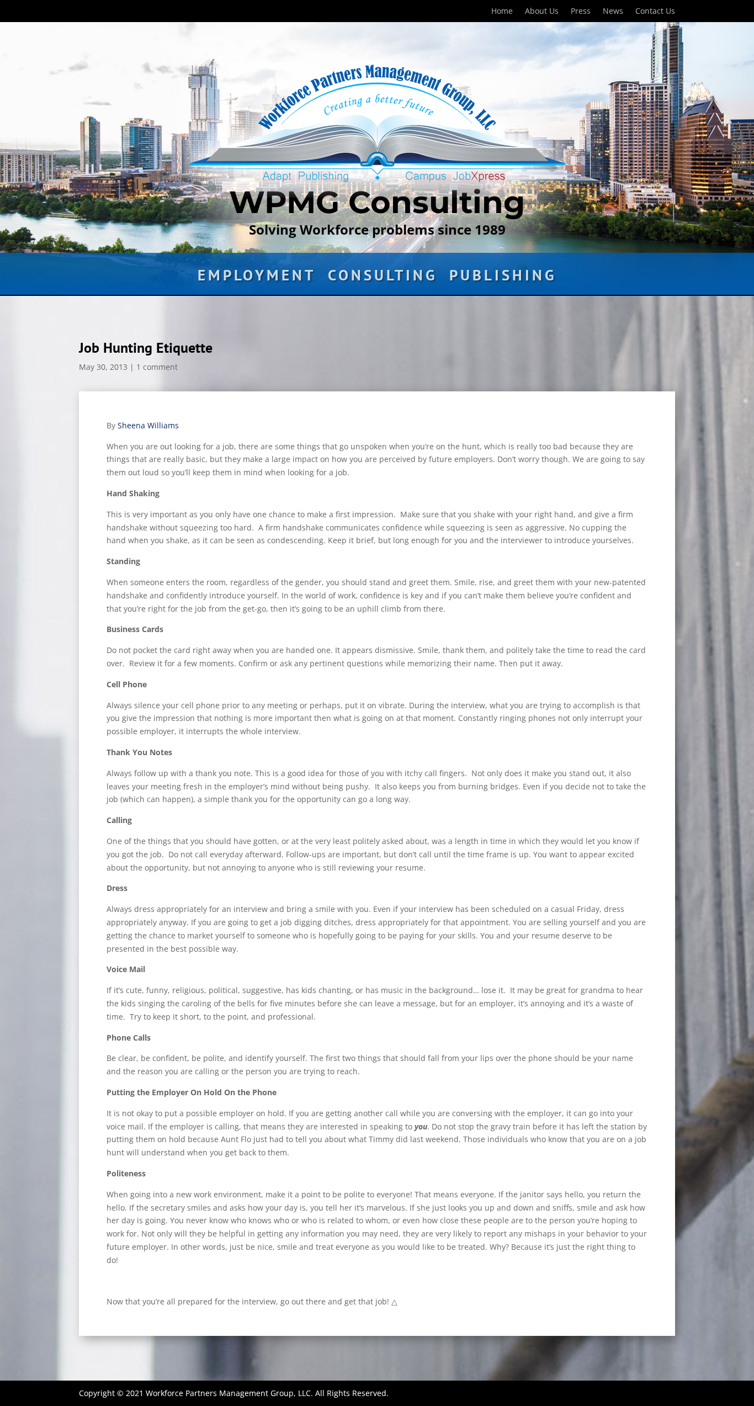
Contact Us (655, 11)
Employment (257, 277)
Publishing (502, 277)
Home (502, 11)
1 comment (157, 367)
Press (581, 11)
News (613, 11)
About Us (542, 11)
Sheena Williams (148, 425)
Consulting (382, 277)
